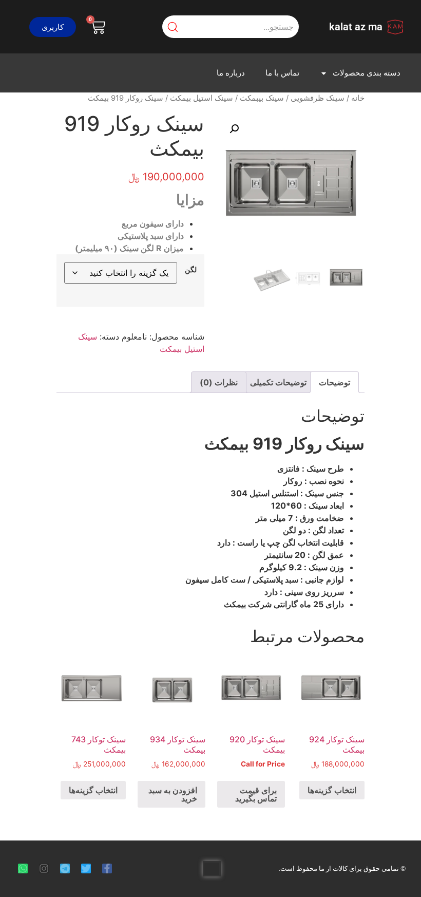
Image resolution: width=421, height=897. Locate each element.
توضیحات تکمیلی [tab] (278, 382)
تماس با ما (282, 73)
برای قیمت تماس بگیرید (256, 794)
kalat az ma (355, 27)
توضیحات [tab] (334, 382)
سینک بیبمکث (262, 98)
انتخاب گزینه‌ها (332, 790)
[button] (52, 27)
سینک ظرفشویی (318, 98)
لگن (191, 269)
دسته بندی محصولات (366, 73)
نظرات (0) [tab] (219, 382)
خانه (358, 98)
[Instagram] (44, 868)
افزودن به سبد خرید (172, 794)
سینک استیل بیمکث (201, 98)
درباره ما (231, 73)
